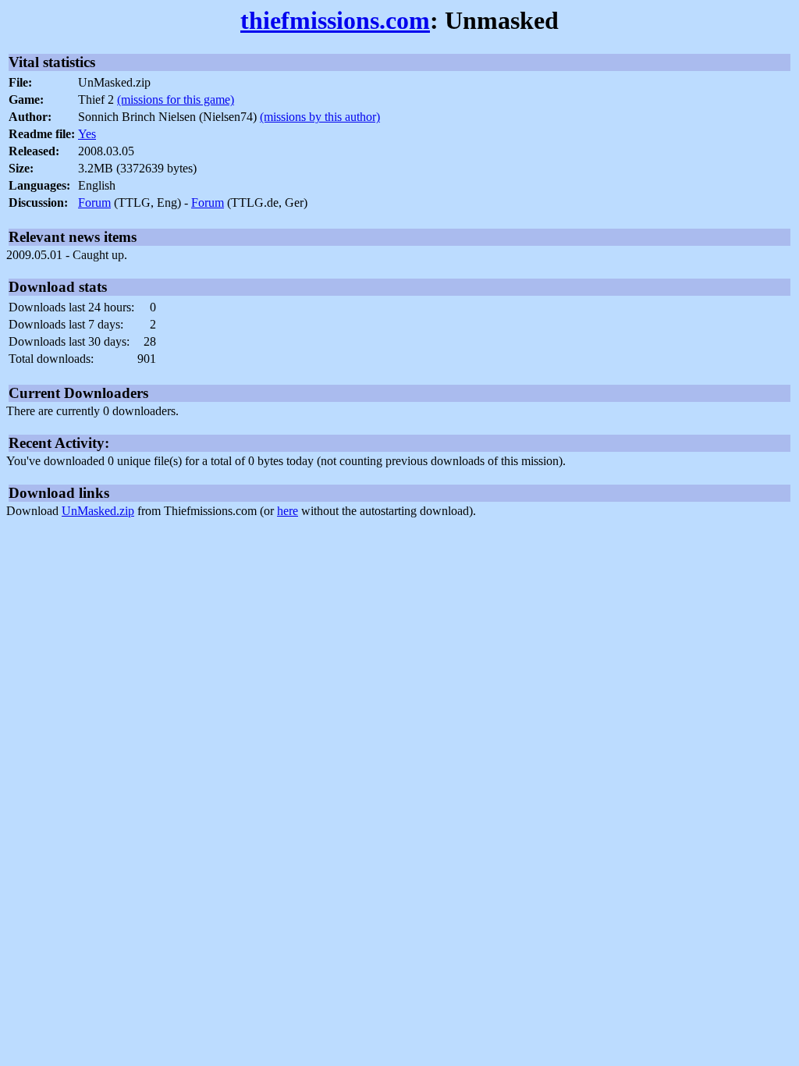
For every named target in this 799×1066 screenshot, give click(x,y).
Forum (94, 202)
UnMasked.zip (98, 510)
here (287, 510)
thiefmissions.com (335, 20)
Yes (87, 133)
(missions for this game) (175, 99)
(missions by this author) (320, 116)
